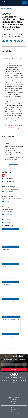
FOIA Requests (14, 407)
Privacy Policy (14, 399)
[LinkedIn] (11, 41)
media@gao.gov (8, 214)
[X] (7, 41)
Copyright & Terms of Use (13, 397)
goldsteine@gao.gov (9, 191)
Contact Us (7, 222)
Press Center (13, 386)
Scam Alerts (13, 409)
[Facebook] (4, 41)
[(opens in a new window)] (2, 380)
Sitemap (13, 403)
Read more (14, 165)
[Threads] (19, 41)
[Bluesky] (15, 41)
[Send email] (23, 41)
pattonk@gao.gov (9, 201)
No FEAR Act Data (14, 411)
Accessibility (13, 401)
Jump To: (6, 44)
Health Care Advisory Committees (14, 413)
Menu (24, 2)
